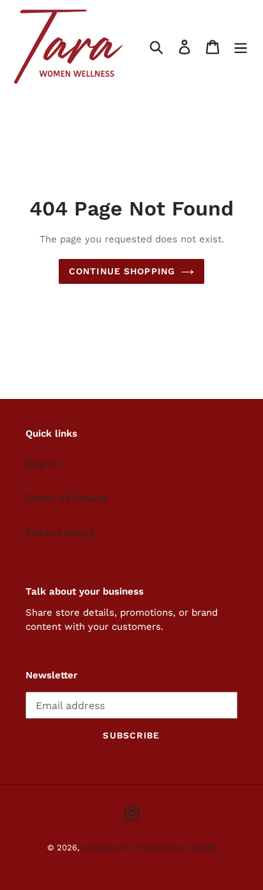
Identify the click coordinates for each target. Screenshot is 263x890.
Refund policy (60, 533)
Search (43, 464)
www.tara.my (107, 847)
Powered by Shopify (176, 847)
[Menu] (241, 47)
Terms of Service (66, 498)
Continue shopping (122, 271)
